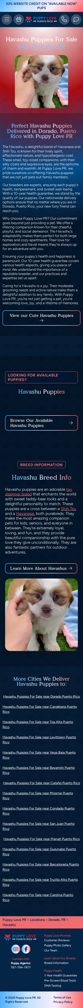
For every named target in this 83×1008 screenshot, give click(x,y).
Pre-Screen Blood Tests (60, 980)
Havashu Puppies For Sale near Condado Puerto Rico (38, 811)
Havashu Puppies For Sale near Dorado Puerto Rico (41, 696)
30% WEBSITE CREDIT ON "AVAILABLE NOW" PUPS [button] (41, 6)
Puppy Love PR (14, 920)
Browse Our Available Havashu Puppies (31, 423)
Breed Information (56, 963)
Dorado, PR (57, 920)
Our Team (50, 950)
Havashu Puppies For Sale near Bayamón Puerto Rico (39, 770)
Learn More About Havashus (38, 568)
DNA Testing (52, 985)
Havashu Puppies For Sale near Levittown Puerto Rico (39, 739)
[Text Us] (76, 19)
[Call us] (64, 19)
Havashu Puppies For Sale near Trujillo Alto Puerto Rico (40, 882)
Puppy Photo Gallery (57, 945)
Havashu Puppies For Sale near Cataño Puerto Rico (41, 783)
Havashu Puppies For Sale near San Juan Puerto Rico (38, 826)
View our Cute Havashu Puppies (41, 315)
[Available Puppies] (19, 19)
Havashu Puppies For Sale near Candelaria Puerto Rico (40, 709)
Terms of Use (62, 997)
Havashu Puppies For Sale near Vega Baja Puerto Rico (39, 755)
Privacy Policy (63, 1002)
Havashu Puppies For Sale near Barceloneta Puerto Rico (41, 866)
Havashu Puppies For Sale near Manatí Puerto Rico (41, 839)
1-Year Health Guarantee (60, 975)
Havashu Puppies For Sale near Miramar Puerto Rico (38, 795)
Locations (37, 920)
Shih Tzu (68, 508)
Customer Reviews (57, 940)
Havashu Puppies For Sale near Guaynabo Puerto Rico (39, 851)
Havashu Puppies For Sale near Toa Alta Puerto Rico (38, 724)
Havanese (25, 513)
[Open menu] (7, 19)
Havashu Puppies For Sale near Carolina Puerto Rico (38, 897)
